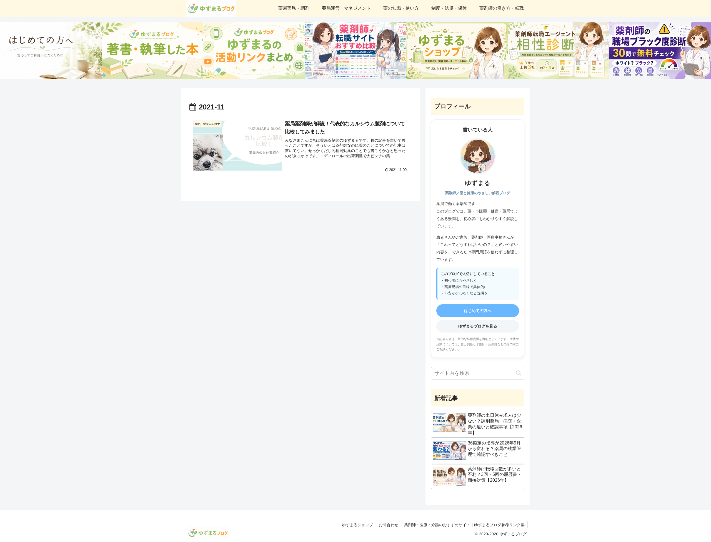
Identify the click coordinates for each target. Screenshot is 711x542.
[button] (519, 373)
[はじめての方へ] (51, 50)
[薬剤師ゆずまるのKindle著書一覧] (152, 50)
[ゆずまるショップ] (457, 50)
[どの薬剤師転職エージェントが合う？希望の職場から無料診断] (559, 50)
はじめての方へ (477, 310)
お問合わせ (388, 525)
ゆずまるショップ (357, 525)
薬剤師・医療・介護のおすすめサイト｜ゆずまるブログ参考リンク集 (464, 525)
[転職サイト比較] (355, 50)
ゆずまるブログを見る (477, 326)
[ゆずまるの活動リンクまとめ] (254, 50)
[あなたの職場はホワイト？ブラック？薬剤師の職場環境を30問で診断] (660, 50)
